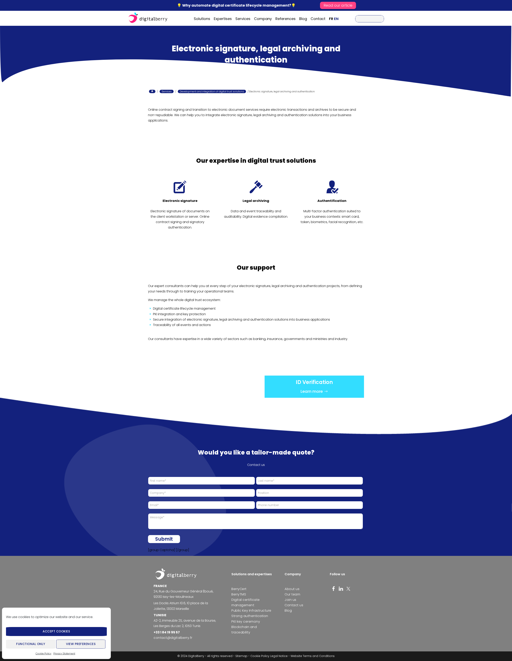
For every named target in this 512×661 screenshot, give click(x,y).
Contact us (294, 605)
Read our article (338, 5)
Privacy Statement (64, 653)
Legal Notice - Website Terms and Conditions (302, 656)
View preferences (81, 644)
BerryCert (239, 589)
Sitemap (241, 656)
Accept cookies (56, 631)
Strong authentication (249, 616)
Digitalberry (148, 18)
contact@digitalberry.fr (173, 637)
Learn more (312, 391)
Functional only (30, 644)
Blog (288, 610)
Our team (292, 594)
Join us (290, 599)
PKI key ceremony (245, 621)
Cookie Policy (43, 653)
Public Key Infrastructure (251, 610)
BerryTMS (238, 594)
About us (292, 589)
